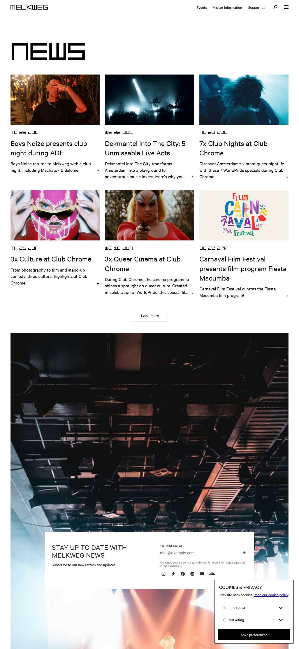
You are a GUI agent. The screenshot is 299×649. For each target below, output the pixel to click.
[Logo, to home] (29, 7)
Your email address (171, 545)
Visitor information (227, 7)
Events (202, 7)
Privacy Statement (170, 565)
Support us (256, 7)
